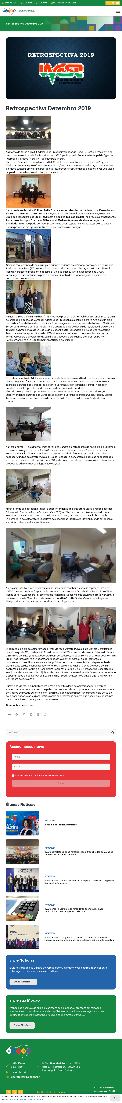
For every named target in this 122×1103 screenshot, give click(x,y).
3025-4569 (17, 1067)
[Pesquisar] (112, 732)
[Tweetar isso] (23, 714)
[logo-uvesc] (18, 11)
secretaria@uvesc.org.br (25, 1077)
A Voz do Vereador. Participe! (60, 825)
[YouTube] (117, 3)
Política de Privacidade (53, 776)
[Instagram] (112, 3)
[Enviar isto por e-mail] (9, 714)
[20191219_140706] (61, 625)
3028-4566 (17, 1063)
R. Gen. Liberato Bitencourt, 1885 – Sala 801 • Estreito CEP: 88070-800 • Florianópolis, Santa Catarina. (61, 1067)
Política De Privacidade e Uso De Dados (24, 1100)
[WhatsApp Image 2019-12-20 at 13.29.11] (97, 625)
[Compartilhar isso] (16, 714)
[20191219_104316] (24, 625)
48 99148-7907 (19, 1072)
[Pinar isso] (38, 714)
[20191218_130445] (88, 555)
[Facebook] (107, 3)
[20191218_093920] (33, 555)
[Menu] (118, 11)
